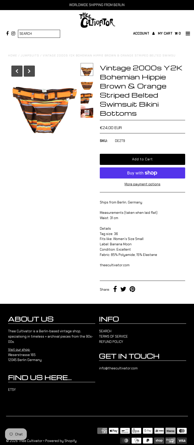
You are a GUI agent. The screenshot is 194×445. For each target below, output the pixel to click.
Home (12, 55)
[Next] (29, 71)
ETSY (12, 390)
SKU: (104, 141)
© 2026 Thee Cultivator (24, 441)
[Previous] (16, 71)
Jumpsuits (30, 55)
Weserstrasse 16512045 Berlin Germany (25, 354)
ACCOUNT (141, 33)
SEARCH (105, 331)
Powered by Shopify (61, 441)
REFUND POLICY (111, 342)
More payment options (142, 184)
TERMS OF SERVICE (113, 336)
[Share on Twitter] (123, 290)
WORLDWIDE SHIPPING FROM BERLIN (97, 5)
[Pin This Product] (132, 290)
